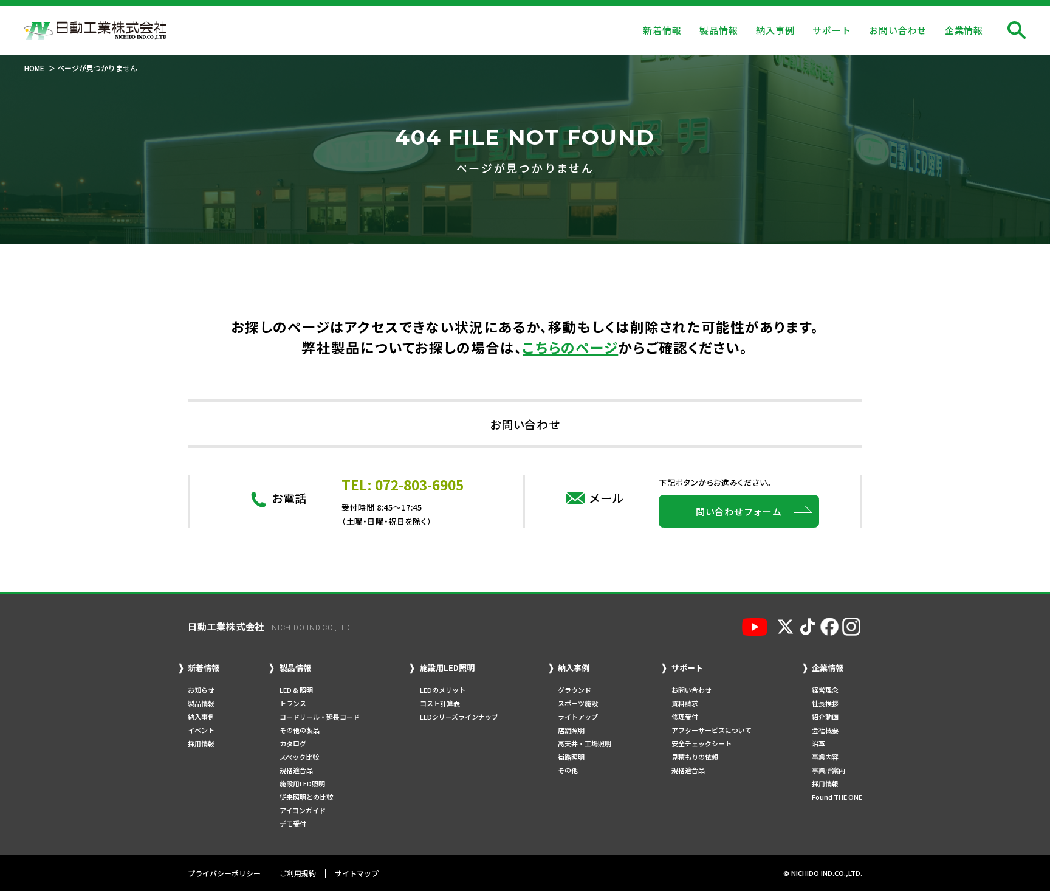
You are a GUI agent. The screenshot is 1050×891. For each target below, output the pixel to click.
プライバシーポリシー (224, 873)
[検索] (1016, 30)
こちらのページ (570, 347)
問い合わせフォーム (739, 511)
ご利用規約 (298, 873)
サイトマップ (357, 873)
